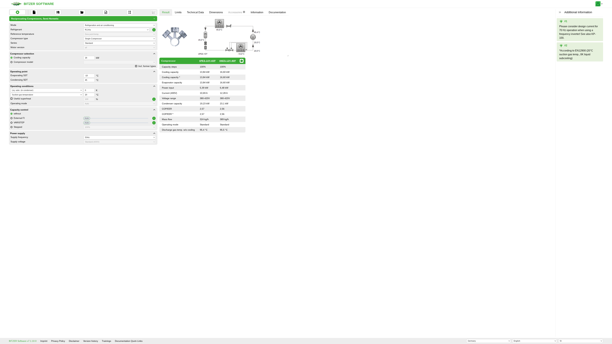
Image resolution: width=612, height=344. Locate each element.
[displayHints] (560, 12)
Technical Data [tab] (195, 12)
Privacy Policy (58, 341)
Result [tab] (165, 12)
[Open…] (82, 12)
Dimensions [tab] (216, 12)
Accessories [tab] (235, 12)
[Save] (58, 12)
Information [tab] (257, 12)
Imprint (43, 341)
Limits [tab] (178, 12)
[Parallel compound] (130, 12)
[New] (34, 12)
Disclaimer (74, 341)
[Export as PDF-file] (106, 12)
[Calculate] (18, 12)
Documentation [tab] (277, 12)
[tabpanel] (224, 75)
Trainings (106, 341)
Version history (90, 341)
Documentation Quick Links (128, 341)
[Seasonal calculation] (153, 12)
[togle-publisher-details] (154, 54)
